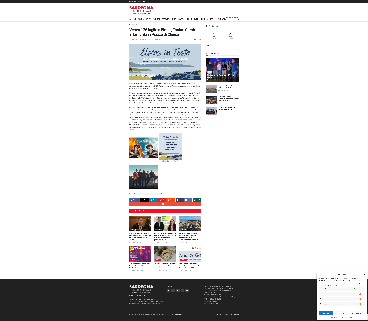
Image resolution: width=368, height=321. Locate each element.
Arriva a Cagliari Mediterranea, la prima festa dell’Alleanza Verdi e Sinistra (140, 266)
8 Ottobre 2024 (159, 270)
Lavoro (212, 19)
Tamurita (149, 194)
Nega (342, 313)
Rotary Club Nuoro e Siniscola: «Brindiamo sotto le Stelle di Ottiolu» (229, 98)
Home (134, 19)
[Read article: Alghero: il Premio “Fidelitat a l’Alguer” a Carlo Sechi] (211, 89)
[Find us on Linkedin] (182, 290)
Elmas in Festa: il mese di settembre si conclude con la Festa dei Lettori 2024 (189, 266)
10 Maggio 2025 (159, 242)
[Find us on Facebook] (168, 290)
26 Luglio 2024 (133, 39)
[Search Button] (238, 19)
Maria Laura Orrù (139, 194)
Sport (174, 19)
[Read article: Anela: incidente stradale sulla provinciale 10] (211, 111)
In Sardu (223, 19)
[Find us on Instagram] (173, 290)
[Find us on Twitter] (178, 290)
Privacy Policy (141, 1)
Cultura (181, 19)
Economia (204, 19)
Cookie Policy (333, 317)
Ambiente (156, 19)
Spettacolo (137, 24)
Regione (189, 19)
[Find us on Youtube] (187, 290)
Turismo (183, 229)
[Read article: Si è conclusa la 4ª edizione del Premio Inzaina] (222, 70)
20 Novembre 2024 (185, 242)
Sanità (148, 19)
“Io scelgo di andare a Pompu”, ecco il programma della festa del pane (165, 266)
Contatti (148, 1)
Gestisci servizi (324, 308)
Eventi (196, 19)
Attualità (165, 19)
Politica (141, 19)
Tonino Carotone (159, 194)
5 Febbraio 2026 (134, 242)
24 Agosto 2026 (212, 80)
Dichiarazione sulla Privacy (345, 317)
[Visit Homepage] (141, 10)
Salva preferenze (358, 313)
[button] (364, 275)
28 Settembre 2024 (185, 270)
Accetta (326, 313)
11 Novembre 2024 (135, 270)
